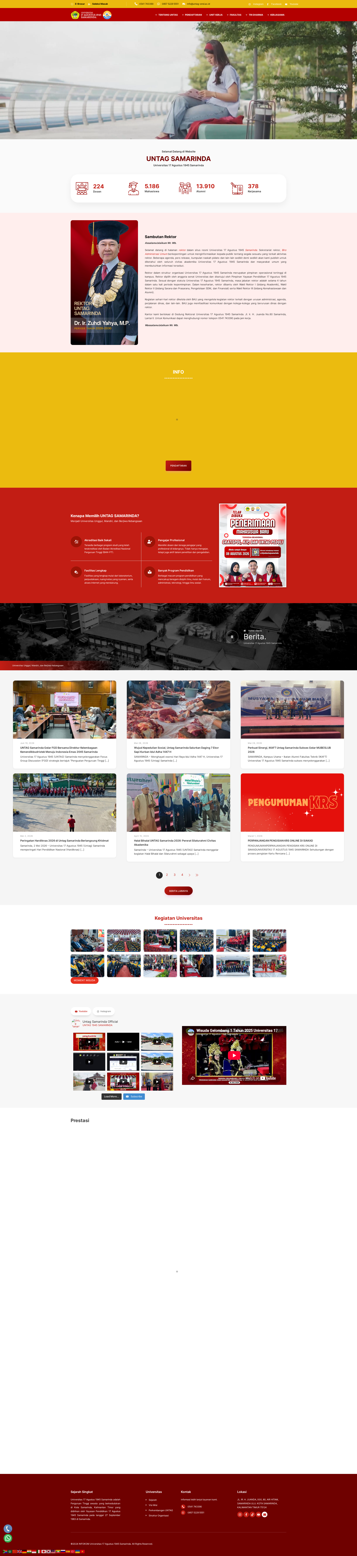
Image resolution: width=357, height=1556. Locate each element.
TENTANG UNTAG (168, 14)
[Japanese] (43, 1551)
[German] (24, 1551)
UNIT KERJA (216, 14)
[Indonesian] (34, 1551)
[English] (19, 1551)
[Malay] (53, 1551)
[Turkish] (72, 1551)
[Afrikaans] (5, 1551)
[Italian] (39, 1551)
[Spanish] (68, 1551)
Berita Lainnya (178, 890)
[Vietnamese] (82, 1551)
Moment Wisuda (84, 980)
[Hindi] (29, 1551)
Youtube (82, 1011)
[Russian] (63, 1551)
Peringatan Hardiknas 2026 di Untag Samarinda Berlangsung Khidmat (64, 840)
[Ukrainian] (77, 1551)
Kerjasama (277, 14)
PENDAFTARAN (193, 14)
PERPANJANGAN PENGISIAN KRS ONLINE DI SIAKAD (280, 840)
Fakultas (235, 14)
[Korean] (48, 1551)
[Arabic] (10, 1551)
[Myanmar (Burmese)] (58, 1551)
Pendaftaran (178, 465)
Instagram (105, 1011)
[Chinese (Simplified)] (14, 1551)
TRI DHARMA (255, 14)
